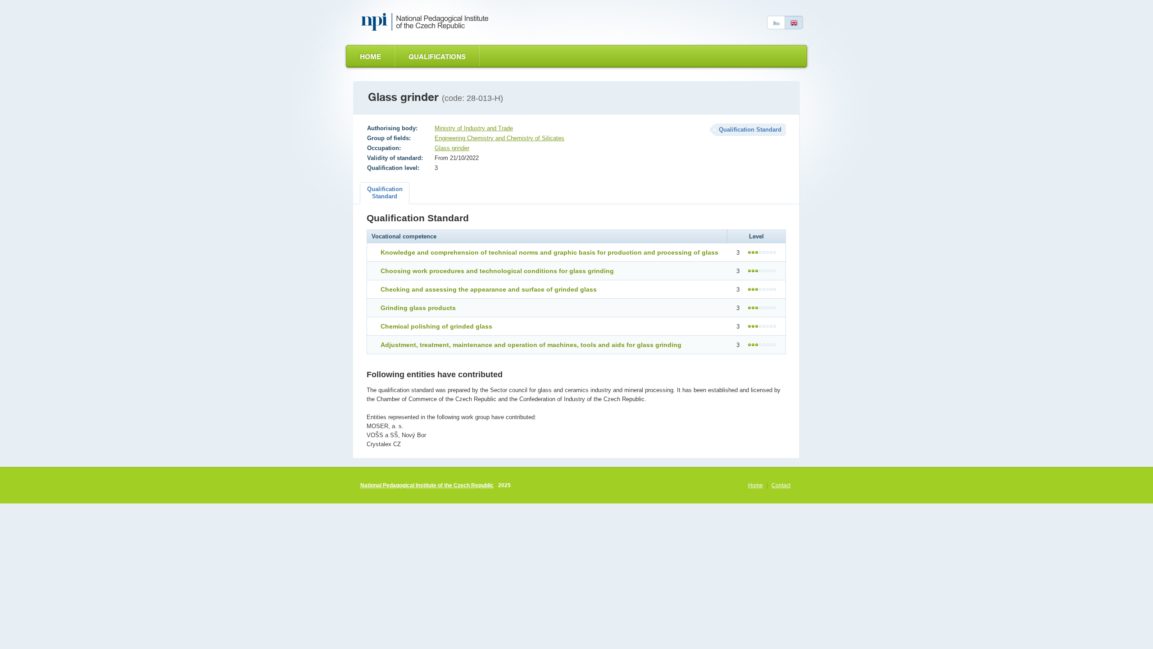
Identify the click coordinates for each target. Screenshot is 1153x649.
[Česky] (776, 22)
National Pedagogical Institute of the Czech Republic (427, 485)
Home (370, 56)
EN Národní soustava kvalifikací (426, 22)
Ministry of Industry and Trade (474, 128)
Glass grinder (452, 148)
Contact (781, 485)
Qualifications (437, 56)
